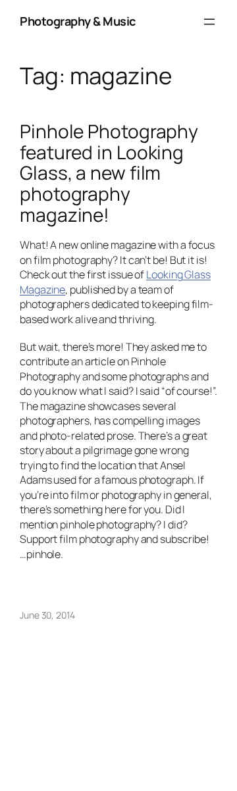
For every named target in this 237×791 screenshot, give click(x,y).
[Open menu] (209, 22)
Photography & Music (78, 21)
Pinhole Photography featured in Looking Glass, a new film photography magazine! (109, 173)
